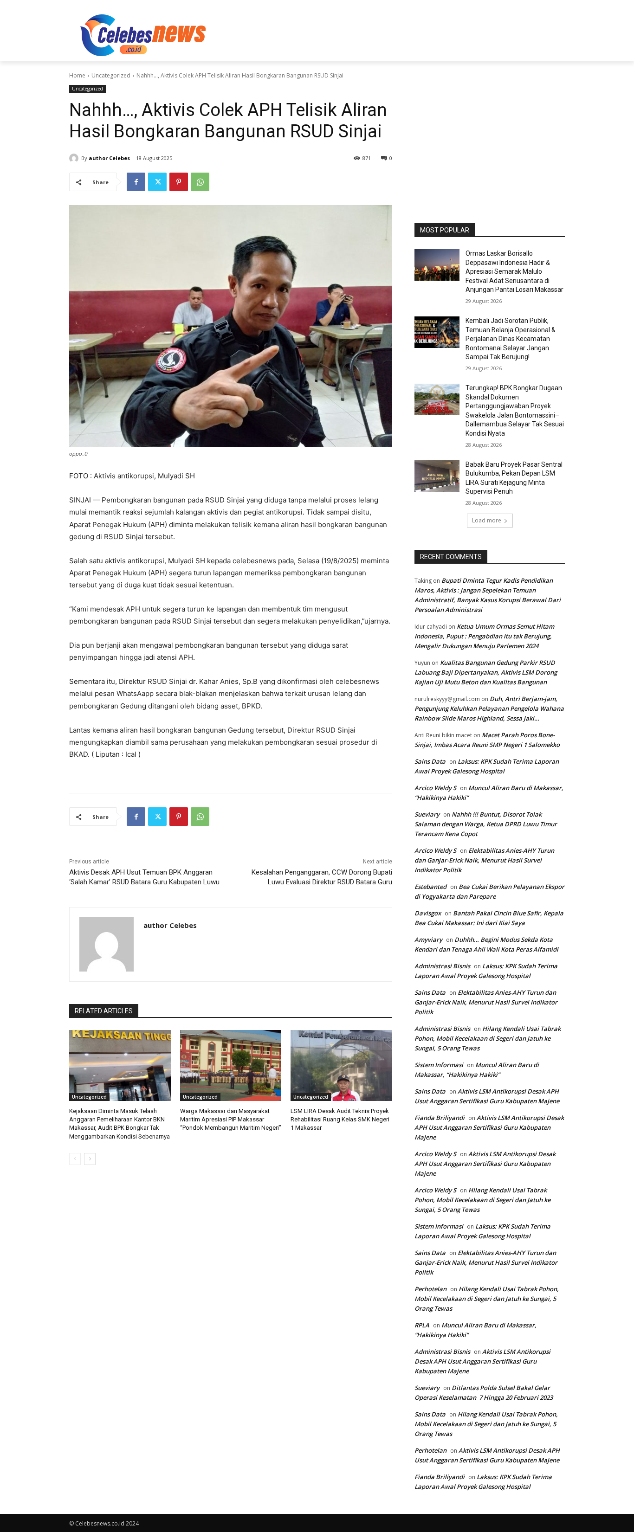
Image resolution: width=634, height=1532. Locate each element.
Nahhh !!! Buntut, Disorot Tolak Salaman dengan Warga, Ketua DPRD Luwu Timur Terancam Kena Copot (485, 824)
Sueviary (427, 814)
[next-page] (90, 1159)
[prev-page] (75, 1159)
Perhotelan (430, 1289)
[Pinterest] (178, 182)
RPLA (421, 1325)
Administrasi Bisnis (442, 966)
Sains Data (430, 761)
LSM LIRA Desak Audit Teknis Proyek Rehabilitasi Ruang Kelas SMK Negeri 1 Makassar (340, 1119)
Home (77, 75)
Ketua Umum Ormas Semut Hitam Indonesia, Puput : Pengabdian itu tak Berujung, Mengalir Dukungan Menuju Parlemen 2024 (484, 636)
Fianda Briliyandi (439, 1118)
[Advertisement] (387, 34)
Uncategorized (110, 75)
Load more (486, 520)
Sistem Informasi (438, 1065)
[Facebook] (136, 182)
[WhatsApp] (200, 182)
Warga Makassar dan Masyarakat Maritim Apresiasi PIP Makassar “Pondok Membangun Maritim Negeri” (230, 1119)
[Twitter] (157, 182)
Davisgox (427, 913)
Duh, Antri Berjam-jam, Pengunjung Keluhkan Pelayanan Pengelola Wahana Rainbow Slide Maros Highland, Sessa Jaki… (489, 708)
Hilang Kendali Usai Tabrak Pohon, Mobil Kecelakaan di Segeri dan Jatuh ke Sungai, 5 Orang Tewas (487, 1038)
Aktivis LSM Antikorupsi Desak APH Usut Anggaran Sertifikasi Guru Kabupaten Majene (489, 1127)
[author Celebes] (75, 158)
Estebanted (430, 886)
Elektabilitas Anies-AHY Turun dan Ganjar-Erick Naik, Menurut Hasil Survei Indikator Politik (484, 860)
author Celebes (109, 157)
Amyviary (428, 939)
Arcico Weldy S (435, 788)
